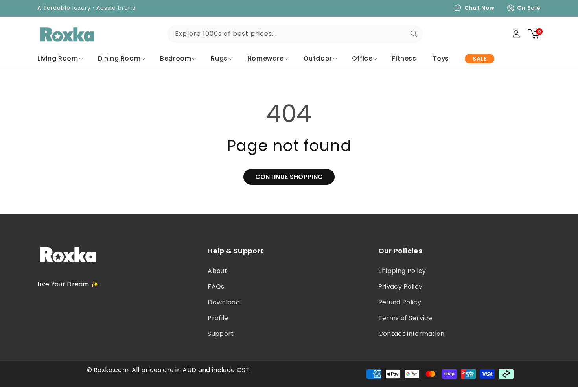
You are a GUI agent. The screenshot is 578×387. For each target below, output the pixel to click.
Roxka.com (111, 369)
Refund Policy (399, 302)
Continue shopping (289, 176)
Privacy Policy (400, 286)
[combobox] (295, 34)
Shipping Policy (402, 270)
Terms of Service (405, 317)
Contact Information (411, 333)
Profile (218, 317)
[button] (59, 59)
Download (224, 302)
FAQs (216, 286)
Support (221, 333)
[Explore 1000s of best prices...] (414, 33)
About (217, 270)
